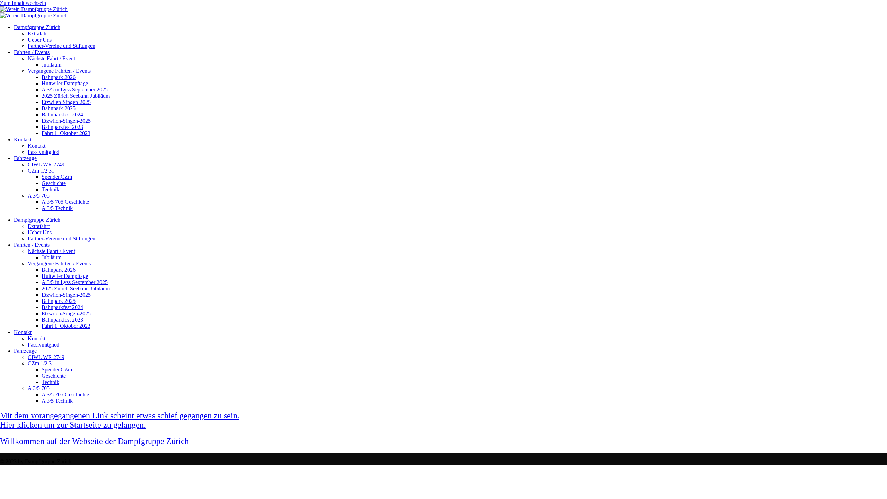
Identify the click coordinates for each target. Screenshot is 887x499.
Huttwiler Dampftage (65, 83)
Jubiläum (51, 65)
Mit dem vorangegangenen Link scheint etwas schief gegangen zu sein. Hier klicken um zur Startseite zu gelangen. (119, 420)
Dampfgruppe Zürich (37, 27)
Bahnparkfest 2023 (62, 127)
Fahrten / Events (32, 52)
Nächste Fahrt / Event (51, 58)
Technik (50, 189)
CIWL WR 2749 (46, 164)
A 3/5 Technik (57, 208)
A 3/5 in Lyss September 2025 (75, 90)
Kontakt (23, 139)
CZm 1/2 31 (41, 171)
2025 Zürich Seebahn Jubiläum (76, 96)
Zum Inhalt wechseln (23, 3)
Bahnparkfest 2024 (62, 114)
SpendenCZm (57, 177)
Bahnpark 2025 (59, 108)
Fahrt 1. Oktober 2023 (66, 133)
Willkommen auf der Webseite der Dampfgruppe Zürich (94, 441)
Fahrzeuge (25, 158)
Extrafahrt (39, 33)
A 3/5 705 (39, 196)
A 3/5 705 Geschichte (65, 202)
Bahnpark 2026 (59, 77)
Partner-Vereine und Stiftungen (61, 46)
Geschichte (54, 183)
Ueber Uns (40, 40)
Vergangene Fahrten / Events (59, 71)
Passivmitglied (43, 152)
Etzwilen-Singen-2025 (66, 102)
